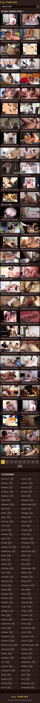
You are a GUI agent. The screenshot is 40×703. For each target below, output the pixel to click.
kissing (7, 679)
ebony (7, 564)
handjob (8, 632)
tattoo (27, 611)
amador (7, 487)
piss (26, 560)
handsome (8, 636)
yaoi (26, 675)
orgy (26, 534)
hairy (7, 628)
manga (27, 509)
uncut (27, 632)
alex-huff (8, 479)
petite (27, 556)
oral (26, 526)
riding (27, 581)
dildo (6, 560)
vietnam (27, 649)
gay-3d (7, 619)
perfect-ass (29, 551)
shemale (27, 602)
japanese (8, 658)
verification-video (30, 645)
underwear (28, 636)
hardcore (8, 641)
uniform (27, 641)
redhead (28, 577)
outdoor (28, 539)
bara (6, 500)
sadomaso (28, 585)
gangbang (8, 611)
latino (27, 479)
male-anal (28, 500)
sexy (26, 594)
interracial (8, 649)
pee (26, 547)
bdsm (7, 513)
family (7, 590)
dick (6, 556)
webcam (27, 666)
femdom (7, 602)
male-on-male (29, 504)
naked (27, 517)
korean (7, 683)
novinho (27, 522)
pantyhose (28, 543)
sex (26, 590)
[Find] (37, 6)
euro (6, 573)
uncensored (28, 628)
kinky (6, 675)
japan (7, 654)
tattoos (27, 615)
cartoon (8, 522)
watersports (29, 662)
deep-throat (9, 547)
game (6, 607)
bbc (6, 509)
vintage (27, 654)
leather (27, 483)
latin (7, 688)
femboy (7, 598)
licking (27, 487)
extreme (7, 581)
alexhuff (7, 483)
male (26, 496)
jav (6, 662)
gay (7, 615)
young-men (28, 688)
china (7, 530)
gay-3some (8, 624)
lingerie (27, 492)
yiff (26, 679)
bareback (8, 504)
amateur (8, 492)
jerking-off (9, 671)
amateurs (8, 496)
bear (6, 517)
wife (26, 671)
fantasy (7, 594)
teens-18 (27, 619)
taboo (27, 607)
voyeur (27, 658)
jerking (7, 666)
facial (7, 585)
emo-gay (8, 568)
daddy (7, 543)
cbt (6, 526)
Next (20, 466)
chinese (7, 534)
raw (26, 564)
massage (27, 513)
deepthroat (9, 551)
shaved (27, 598)
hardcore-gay (10, 645)
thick (26, 624)
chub (6, 539)
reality (27, 573)
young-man (28, 683)
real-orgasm (29, 568)
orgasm (27, 530)
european (8, 577)
